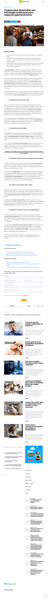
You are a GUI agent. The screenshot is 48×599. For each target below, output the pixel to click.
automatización (7, 314)
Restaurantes (38, 314)
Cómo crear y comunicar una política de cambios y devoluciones (34, 427)
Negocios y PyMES (8, 6)
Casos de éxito (28, 470)
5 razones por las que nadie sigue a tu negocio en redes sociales (20, 253)
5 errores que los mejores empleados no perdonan (34, 323)
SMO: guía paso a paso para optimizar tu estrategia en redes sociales (22, 255)
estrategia (13, 314)
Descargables (28, 476)
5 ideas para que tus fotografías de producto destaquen (34, 343)
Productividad (28, 486)
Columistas (27, 473)
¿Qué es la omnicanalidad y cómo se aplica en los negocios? (19, 251)
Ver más (26, 338)
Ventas (26, 493)
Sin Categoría (28, 489)
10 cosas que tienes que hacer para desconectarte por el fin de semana (22, 267)
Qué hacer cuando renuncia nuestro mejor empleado (34, 363)
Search (20, 447)
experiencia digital (19, 314)
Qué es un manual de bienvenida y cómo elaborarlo (17, 262)
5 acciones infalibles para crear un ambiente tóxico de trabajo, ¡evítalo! (34, 383)
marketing (26, 314)
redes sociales (31, 314)
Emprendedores (28, 480)
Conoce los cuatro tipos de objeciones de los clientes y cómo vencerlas (34, 404)
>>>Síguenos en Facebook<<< (13, 245)
